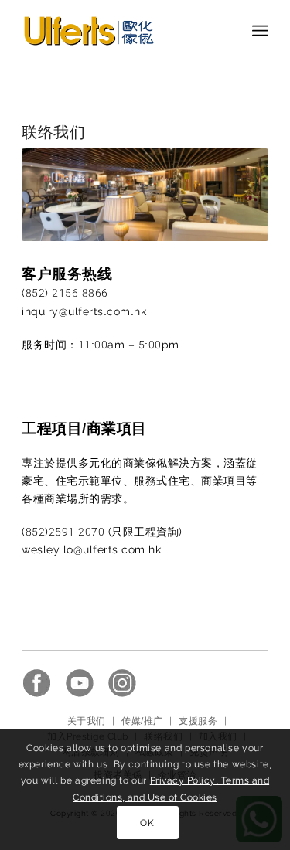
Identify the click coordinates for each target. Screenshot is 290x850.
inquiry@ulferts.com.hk (84, 311)
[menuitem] (260, 30)
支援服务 (198, 721)
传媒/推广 (141, 721)
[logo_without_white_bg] (120, 31)
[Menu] (260, 30)
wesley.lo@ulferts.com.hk (91, 549)
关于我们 (86, 721)
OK (147, 823)
